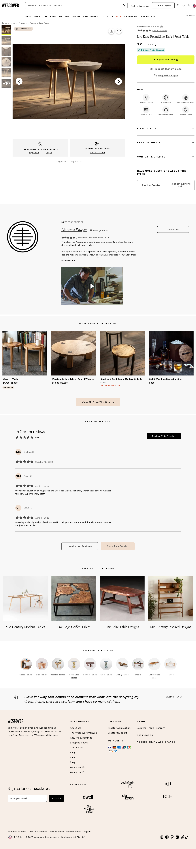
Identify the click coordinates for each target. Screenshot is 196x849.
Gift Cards (145, 735)
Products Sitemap (17, 831)
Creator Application (119, 727)
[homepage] (11, 5)
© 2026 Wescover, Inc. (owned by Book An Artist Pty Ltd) (55, 837)
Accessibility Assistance (156, 742)
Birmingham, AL (101, 230)
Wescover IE (77, 772)
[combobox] (76, 5)
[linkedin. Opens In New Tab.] (177, 837)
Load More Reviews (80, 546)
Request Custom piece (168, 69)
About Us (75, 727)
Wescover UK (77, 767)
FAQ (72, 752)
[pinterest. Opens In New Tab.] (172, 837)
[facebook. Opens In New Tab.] (167, 837)
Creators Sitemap (38, 831)
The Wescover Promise (83, 732)
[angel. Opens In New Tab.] (182, 837)
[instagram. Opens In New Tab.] (161, 837)
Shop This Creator (117, 546)
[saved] (183, 6)
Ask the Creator (151, 185)
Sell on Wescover (140, 6)
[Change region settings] (194, 6)
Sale (72, 757)
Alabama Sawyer (74, 229)
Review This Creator (164, 436)
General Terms (73, 831)
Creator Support (117, 732)
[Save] (119, 31)
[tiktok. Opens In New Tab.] (186, 837)
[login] (178, 5)
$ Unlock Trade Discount (152, 50)
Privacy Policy (57, 831)
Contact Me (173, 229)
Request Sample (168, 75)
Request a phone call (180, 185)
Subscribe (56, 798)
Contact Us (76, 747)
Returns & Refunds (81, 737)
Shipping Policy (79, 742)
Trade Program (163, 5)
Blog (72, 762)
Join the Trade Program (151, 727)
